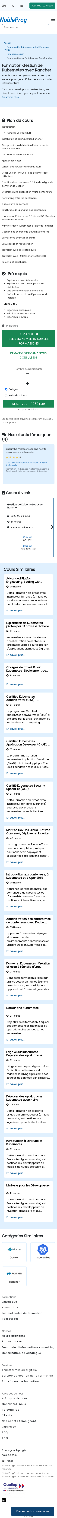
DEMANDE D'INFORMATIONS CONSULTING (28, 355)
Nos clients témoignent (19, 1421)
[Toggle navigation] (53, 20)
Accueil (7, 43)
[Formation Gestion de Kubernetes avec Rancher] (16, 20)
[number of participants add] (28, 383)
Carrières (9, 1427)
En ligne (13, 389)
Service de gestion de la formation (27, 1375)
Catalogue (9, 1302)
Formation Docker (15, 54)
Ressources (10, 1319)
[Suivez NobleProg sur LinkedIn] (4, 1500)
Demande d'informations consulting (28, 1347)
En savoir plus (10, 97)
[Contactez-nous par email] (21, 6)
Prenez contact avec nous (32, 1511)
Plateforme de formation (20, 1381)
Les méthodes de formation (22, 1313)
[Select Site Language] (4, 5)
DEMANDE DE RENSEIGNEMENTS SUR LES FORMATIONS (28, 339)
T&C (5, 1438)
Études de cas (12, 1341)
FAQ (5, 1432)
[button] (51, 527)
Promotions (10, 1307)
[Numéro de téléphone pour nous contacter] (13, 6)
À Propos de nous (15, 1398)
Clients (7, 1415)
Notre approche (14, 1336)
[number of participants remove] (28, 373)
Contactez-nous (42, 5)
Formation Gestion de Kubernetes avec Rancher (29, 58)
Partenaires (10, 1410)
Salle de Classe (18, 395)
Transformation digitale (19, 1370)
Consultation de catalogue (21, 1353)
